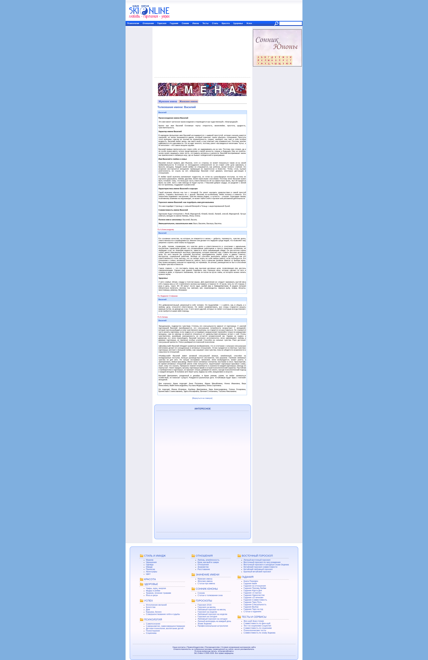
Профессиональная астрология (213, 626)
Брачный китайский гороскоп (257, 571)
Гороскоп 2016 (204, 605)
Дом (148, 609)
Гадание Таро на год (253, 609)
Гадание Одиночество (254, 595)
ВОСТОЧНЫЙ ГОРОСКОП (257, 555)
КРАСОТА (150, 579)
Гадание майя (250, 583)
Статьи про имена (206, 583)
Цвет (148, 574)
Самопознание (153, 624)
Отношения (148, 23)
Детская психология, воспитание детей (164, 628)
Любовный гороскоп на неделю (212, 614)
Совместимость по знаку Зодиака (259, 633)
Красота (226, 23)
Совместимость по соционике (258, 628)
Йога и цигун (152, 595)
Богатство (150, 607)
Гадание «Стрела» (253, 593)
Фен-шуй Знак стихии (254, 621)
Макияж (149, 560)
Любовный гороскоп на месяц (212, 609)
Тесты (205, 23)
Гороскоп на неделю (207, 612)
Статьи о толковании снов (210, 595)
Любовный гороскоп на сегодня (212, 619)
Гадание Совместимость (255, 600)
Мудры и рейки (153, 591)
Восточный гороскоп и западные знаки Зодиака (266, 564)
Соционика (151, 633)
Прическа (150, 569)
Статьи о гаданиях (252, 611)
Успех (249, 23)
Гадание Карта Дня (253, 590)
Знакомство (203, 567)
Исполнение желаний (156, 605)
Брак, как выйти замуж (208, 562)
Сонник (185, 23)
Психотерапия (153, 631)
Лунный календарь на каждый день (214, 621)
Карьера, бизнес (154, 612)
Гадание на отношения (255, 586)
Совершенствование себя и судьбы (163, 614)
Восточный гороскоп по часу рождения (262, 562)
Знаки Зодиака (204, 623)
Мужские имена (168, 101)
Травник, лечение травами (158, 593)
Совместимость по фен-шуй (257, 623)
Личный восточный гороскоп (257, 560)
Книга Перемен (251, 581)
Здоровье (238, 23)
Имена (195, 23)
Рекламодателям (212, 647)
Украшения (151, 562)
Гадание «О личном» (253, 597)
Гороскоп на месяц (207, 607)
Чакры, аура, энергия (156, 588)
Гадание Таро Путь (253, 602)
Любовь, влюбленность (208, 560)
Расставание (204, 569)
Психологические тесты (255, 630)
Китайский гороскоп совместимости (260, 567)
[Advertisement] (202, 52)
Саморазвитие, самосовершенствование (165, 626)
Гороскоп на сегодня (207, 616)
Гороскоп (161, 23)
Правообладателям (195, 647)
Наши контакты (179, 647)
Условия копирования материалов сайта (238, 647)
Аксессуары (151, 571)
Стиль (215, 23)
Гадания (174, 23)
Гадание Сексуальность (255, 604)
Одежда (149, 564)
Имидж (149, 567)
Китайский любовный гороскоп (258, 569)
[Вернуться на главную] (202, 398)
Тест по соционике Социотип (257, 626)
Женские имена (189, 101)
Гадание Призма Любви (255, 588)
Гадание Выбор (251, 607)
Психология (133, 23)
